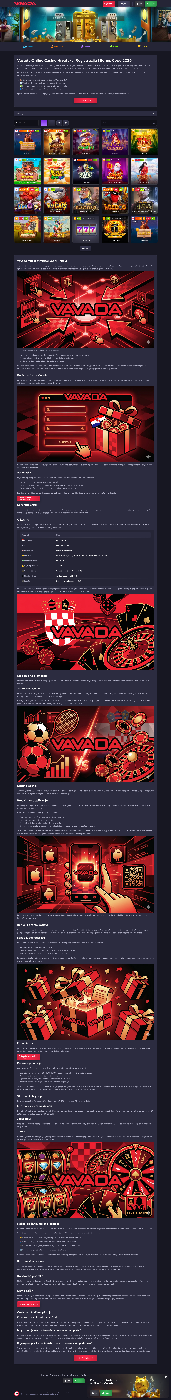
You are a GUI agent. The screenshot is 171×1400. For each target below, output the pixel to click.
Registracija (109, 4)
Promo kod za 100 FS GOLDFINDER (27, 499)
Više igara (85, 248)
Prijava (124, 4)
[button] (2, 24)
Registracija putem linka (28, 1304)
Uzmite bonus (85, 100)
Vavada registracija (85, 1358)
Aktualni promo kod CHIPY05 (27, 1057)
